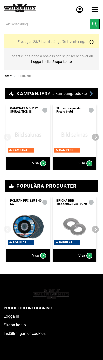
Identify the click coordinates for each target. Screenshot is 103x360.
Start (8, 76)
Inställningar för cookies (25, 333)
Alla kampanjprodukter (68, 93)
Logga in (11, 316)
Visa (35, 163)
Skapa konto (15, 325)
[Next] (95, 137)
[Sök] (95, 24)
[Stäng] (91, 42)
